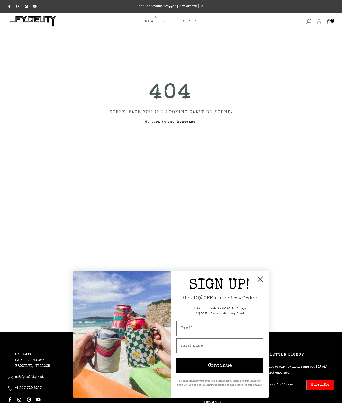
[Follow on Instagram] (18, 6)
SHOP (168, 21)
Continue (220, 365)
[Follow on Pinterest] (26, 6)
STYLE (190, 21)
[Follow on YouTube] (35, 6)
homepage (186, 122)
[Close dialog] (260, 279)
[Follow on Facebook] (9, 6)
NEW (151, 20)
